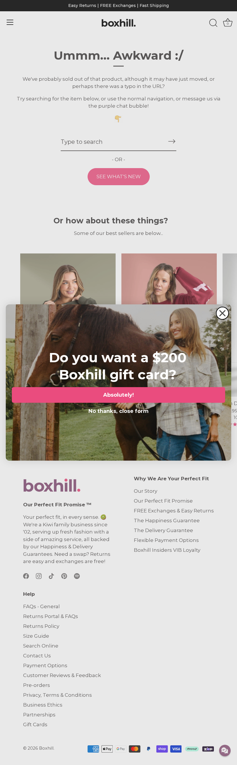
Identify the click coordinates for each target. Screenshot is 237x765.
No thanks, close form (118, 410)
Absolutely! (118, 395)
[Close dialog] (222, 313)
